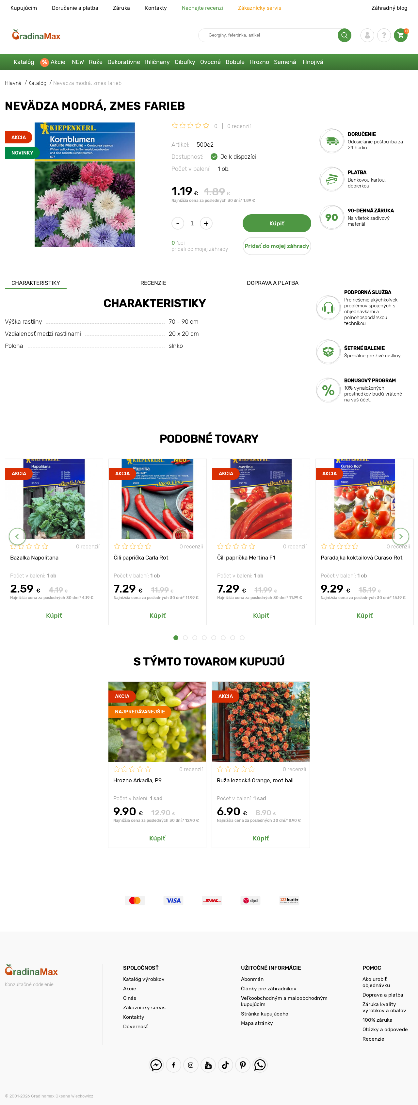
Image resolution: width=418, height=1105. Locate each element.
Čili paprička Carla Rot (141, 557)
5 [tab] (213, 637)
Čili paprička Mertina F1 (246, 557)
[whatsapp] (260, 1065)
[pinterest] (242, 1065)
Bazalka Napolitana (34, 557)
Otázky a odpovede (385, 1029)
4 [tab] (204, 637)
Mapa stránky (257, 1023)
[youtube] (208, 1065)
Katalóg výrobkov (144, 979)
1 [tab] (175, 637)
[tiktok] (225, 1065)
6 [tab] (223, 637)
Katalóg (24, 62)
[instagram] (191, 1065)
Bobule (235, 62)
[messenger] (156, 1065)
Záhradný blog (390, 8)
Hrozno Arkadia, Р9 (137, 780)
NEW (78, 62)
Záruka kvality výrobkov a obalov (384, 1007)
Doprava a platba (272, 283)
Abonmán (252, 979)
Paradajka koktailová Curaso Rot (362, 557)
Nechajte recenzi (202, 8)
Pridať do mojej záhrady (277, 246)
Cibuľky (185, 62)
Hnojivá (313, 62)
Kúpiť (276, 223)
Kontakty (156, 8)
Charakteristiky (35, 283)
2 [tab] (185, 637)
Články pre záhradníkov (269, 988)
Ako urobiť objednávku (376, 982)
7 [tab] (232, 637)
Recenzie (153, 283)
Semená (285, 62)
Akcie (58, 62)
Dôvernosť (135, 1026)
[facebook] (173, 1065)
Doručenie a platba (75, 8)
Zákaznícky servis (259, 8)
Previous (17, 536)
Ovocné (210, 62)
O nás (129, 998)
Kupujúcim (23, 8)
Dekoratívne (123, 62)
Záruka (121, 8)
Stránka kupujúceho (264, 1014)
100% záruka (377, 1020)
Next (400, 536)
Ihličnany (157, 62)
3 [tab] (194, 637)
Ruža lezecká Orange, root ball (255, 780)
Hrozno (259, 62)
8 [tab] (242, 637)
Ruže (96, 62)
